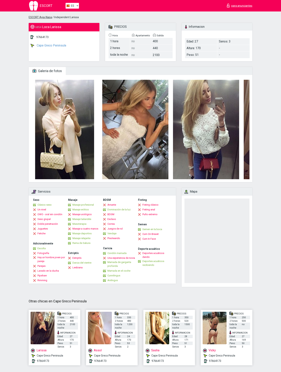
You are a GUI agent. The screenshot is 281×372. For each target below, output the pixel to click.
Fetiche (41, 233)
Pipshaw (42, 275)
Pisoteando (113, 238)
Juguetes (42, 228)
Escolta (41, 248)
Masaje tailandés (81, 219)
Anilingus (112, 280)
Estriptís (76, 257)
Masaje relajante (81, 238)
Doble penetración (47, 223)
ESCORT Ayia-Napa (40, 17)
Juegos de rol (115, 228)
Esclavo (111, 219)
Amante (111, 204)
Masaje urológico (82, 214)
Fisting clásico (150, 204)
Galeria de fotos (49, 71)
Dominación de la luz (119, 209)
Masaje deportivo (82, 233)
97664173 (42, 37)
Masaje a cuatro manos (85, 228)
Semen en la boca (152, 229)
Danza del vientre (81, 262)
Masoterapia (79, 223)
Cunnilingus (113, 275)
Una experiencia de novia (121, 257)
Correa (111, 223)
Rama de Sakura (81, 243)
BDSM (110, 214)
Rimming (42, 280)
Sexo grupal (44, 219)
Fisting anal (148, 209)
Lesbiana (77, 267)
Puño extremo (150, 214)
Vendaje (111, 233)
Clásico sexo (44, 204)
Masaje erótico (80, 209)
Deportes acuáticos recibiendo (153, 263)
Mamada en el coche (118, 270)
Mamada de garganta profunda (119, 264)
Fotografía (43, 253)
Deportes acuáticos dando (153, 255)
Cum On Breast (150, 234)
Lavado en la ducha (48, 270)
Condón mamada (117, 253)
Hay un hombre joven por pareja (51, 259)
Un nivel (41, 209)
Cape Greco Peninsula (51, 45)
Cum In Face (149, 238)
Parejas (41, 266)
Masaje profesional (83, 204)
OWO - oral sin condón (49, 214)
